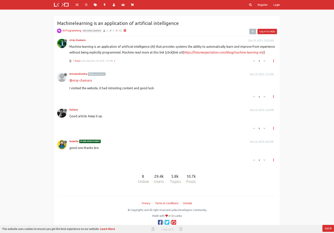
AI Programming (71, 30)
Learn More (107, 228)
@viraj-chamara (80, 80)
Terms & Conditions (167, 203)
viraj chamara (77, 40)
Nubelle (74, 141)
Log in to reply (267, 31)
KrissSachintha (78, 74)
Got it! (328, 228)
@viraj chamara (98, 74)
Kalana (73, 109)
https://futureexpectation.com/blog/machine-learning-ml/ (224, 52)
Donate (187, 203)
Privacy (146, 203)
